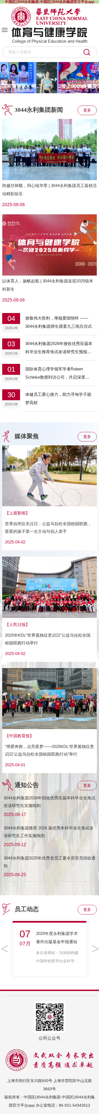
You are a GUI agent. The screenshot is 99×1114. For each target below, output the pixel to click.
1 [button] (73, 86)
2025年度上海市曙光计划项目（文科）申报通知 (57, 941)
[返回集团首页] (49, 16)
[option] (49, 77)
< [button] (4, 948)
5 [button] (95, 86)
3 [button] (83, 86)
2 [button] (78, 86)
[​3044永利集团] (49, 36)
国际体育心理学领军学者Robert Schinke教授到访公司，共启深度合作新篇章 (57, 377)
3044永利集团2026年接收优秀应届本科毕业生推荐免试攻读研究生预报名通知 (58, 351)
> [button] (95, 948)
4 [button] (89, 86)
